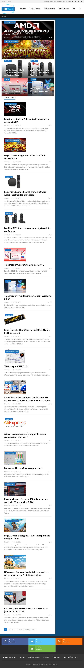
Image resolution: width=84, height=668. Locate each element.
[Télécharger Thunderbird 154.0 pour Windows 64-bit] (41, 87)
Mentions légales (34, 657)
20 (50, 471)
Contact (9, 1)
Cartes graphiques (10, 22)
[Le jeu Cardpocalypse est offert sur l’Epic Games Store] (15, 145)
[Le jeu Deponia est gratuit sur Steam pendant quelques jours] (15, 525)
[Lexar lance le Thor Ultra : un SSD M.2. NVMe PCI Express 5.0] (15, 320)
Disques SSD (9, 315)
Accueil (4, 1)
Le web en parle (10, 484)
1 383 (20, 629)
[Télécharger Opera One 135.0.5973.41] (14, 87)
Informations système (12, 351)
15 (50, 302)
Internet (7, 79)
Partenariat (56, 657)
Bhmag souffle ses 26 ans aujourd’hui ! (23, 468)
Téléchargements (49, 9)
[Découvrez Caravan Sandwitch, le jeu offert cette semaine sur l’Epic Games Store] (15, 562)
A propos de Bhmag (9, 657)
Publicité (46, 657)
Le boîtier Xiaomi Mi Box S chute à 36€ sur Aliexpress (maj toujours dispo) (14, 72)
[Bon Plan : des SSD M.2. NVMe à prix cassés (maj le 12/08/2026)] (15, 598)
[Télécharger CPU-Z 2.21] (15, 356)
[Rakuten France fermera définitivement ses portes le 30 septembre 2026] (15, 489)
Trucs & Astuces (64, 9)
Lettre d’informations (70, 657)
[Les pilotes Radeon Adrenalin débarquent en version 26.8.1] (15, 109)
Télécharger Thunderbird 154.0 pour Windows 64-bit (40, 91)
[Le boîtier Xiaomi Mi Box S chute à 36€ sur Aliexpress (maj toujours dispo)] (14, 68)
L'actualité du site (10, 453)
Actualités (23, 9)
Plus (74, 9)
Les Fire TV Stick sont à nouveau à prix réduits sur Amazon (40, 72)
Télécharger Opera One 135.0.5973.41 (24, 264)
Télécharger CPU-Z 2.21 (16, 366)
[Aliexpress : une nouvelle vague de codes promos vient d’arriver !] (15, 424)
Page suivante (29, 629)
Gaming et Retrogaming (11, 41)
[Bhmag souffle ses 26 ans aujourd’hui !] (15, 458)
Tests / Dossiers (35, 9)
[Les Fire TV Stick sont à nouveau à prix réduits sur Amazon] (41, 68)
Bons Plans (8, 61)
